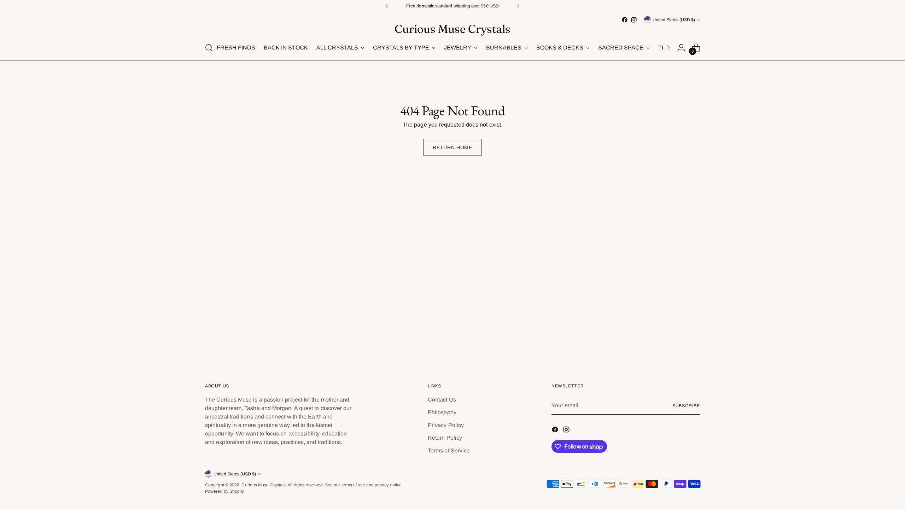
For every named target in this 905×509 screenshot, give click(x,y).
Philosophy (442, 412)
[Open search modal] (209, 48)
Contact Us (442, 400)
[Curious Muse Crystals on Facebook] (624, 20)
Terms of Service (449, 450)
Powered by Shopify (224, 491)
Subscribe (686, 405)
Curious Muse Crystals (263, 484)
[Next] (518, 6)
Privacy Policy (446, 425)
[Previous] (387, 6)
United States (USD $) (674, 19)
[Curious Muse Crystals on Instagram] (634, 20)
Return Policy (445, 438)
